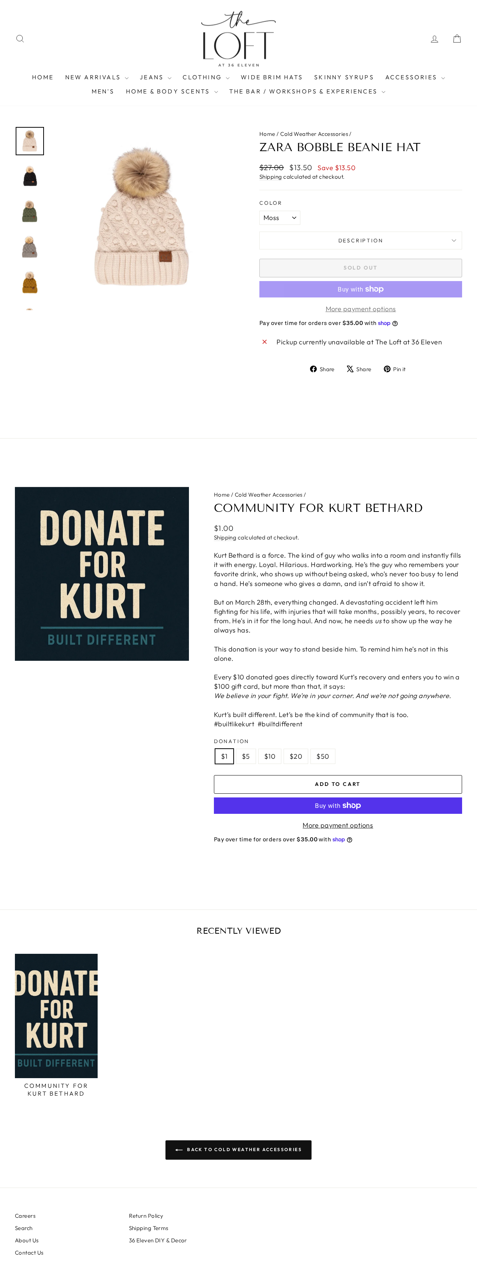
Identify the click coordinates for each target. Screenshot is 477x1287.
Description (360, 240)
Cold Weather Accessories (314, 133)
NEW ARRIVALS (94, 77)
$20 (296, 756)
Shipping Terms (148, 1228)
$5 (246, 756)
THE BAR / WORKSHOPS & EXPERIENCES (304, 91)
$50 (322, 756)
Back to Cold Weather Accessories (244, 1149)
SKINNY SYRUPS (344, 77)
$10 (269, 756)
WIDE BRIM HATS (272, 77)
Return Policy (146, 1215)
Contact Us (29, 1252)
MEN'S (103, 91)
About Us (27, 1240)
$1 (224, 756)
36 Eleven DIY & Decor (158, 1240)
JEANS (153, 77)
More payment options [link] (361, 309)
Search (24, 1228)
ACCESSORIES (412, 77)
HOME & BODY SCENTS (169, 91)
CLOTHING (203, 77)
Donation (231, 741)
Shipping (270, 176)
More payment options (338, 825)
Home (267, 133)
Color (270, 203)
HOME (43, 77)
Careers (25, 1215)
